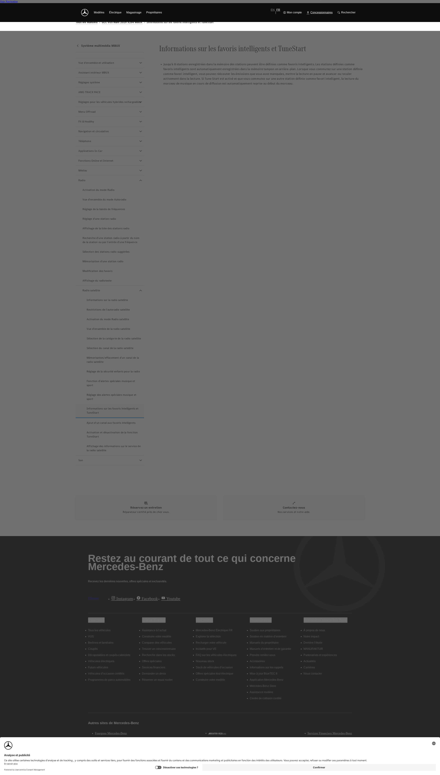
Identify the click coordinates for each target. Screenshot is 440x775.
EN (273, 9)
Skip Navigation (9, 1)
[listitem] (99, 12)
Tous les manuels (87, 22)
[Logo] (84, 12)
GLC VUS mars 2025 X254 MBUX (122, 22)
